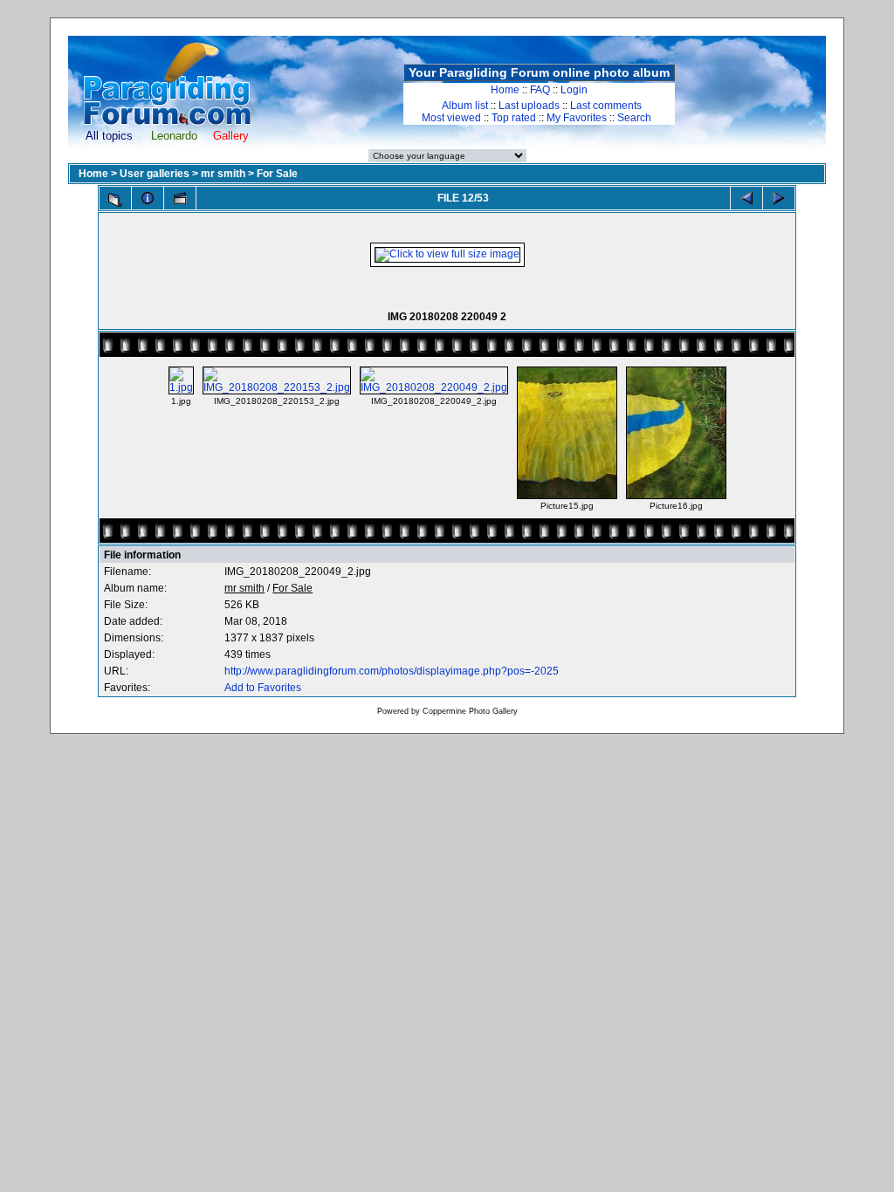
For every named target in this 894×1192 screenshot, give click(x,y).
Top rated (514, 118)
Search (634, 118)
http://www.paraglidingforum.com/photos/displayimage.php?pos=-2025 (391, 671)
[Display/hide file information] (147, 198)
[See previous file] (746, 198)
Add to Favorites (262, 688)
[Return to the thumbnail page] (115, 199)
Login (574, 90)
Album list (465, 105)
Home (505, 90)
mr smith (223, 174)
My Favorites (577, 118)
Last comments (606, 105)
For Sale (277, 174)
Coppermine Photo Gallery (470, 711)
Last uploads (529, 105)
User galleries (154, 174)
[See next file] (778, 198)
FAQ (540, 90)
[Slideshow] (180, 198)
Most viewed (451, 118)
